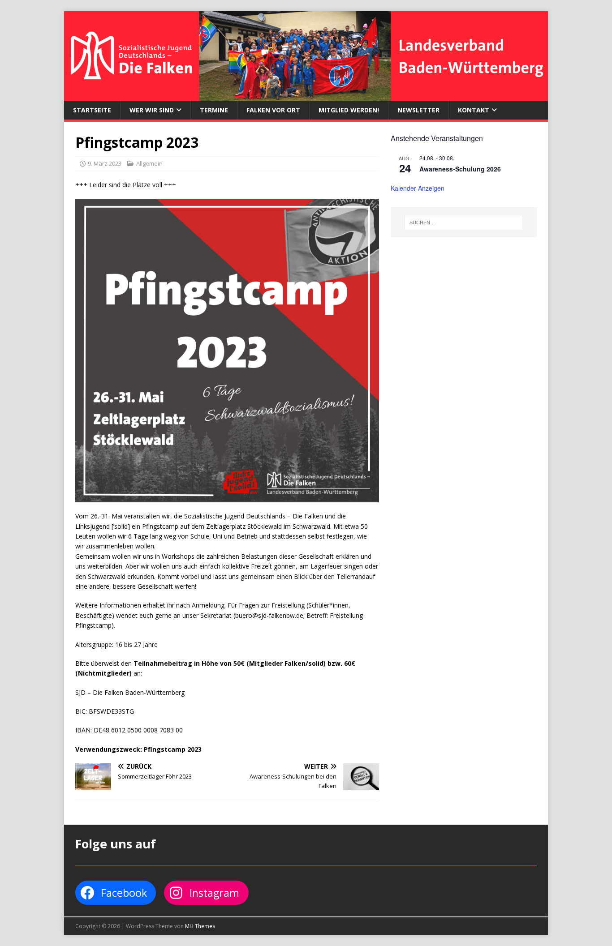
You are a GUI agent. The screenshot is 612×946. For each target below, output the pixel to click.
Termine (214, 110)
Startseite (92, 110)
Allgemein (149, 163)
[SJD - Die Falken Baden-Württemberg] (306, 95)
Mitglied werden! (349, 110)
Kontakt (473, 110)
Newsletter (418, 110)
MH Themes (200, 926)
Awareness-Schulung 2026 (460, 168)
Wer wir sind (151, 110)
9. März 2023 (104, 163)
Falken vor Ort (273, 110)
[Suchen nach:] (464, 222)
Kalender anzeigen (417, 188)
